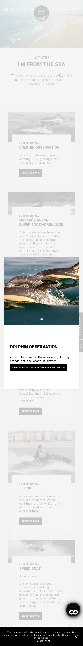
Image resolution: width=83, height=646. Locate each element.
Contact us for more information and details (38, 367)
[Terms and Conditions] (75, 636)
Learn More (43, 640)
